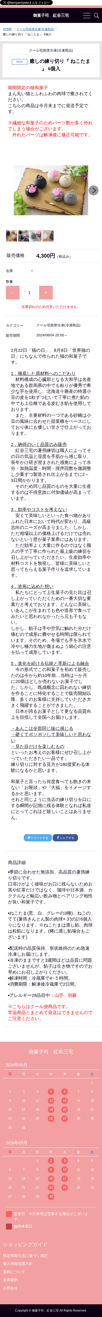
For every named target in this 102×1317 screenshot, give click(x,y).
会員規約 (10, 1280)
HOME (7, 29)
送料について (14, 1272)
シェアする (66, 838)
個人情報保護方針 (18, 1263)
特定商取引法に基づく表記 (25, 1255)
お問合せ (10, 1288)
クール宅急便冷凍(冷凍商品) (35, 29)
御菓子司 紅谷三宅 (51, 15)
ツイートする (39, 838)
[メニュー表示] (87, 15)
